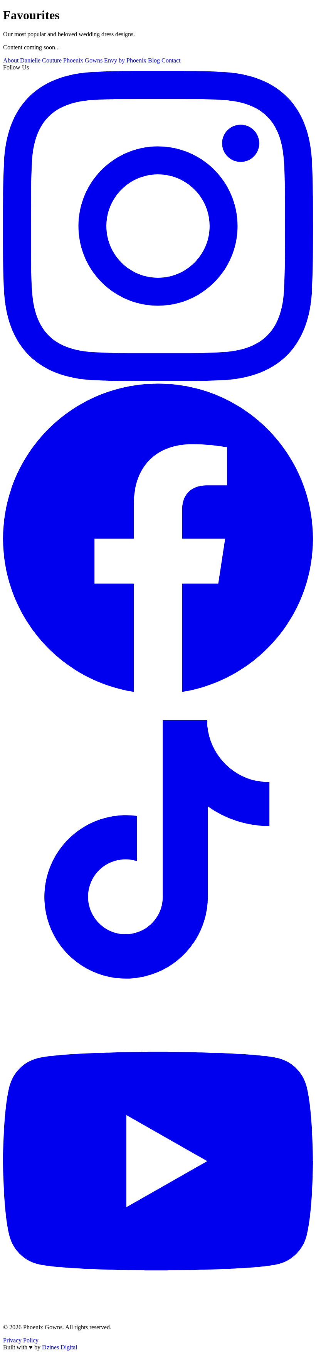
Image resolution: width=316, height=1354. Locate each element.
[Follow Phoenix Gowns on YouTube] (158, 1314)
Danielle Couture (41, 60)
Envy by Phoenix (126, 60)
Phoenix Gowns (83, 60)
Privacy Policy (21, 1340)
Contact (170, 60)
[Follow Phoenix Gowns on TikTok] (158, 1002)
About (11, 60)
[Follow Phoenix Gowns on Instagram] (158, 379)
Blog (154, 60)
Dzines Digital (59, 1347)
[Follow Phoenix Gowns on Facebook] (158, 690)
